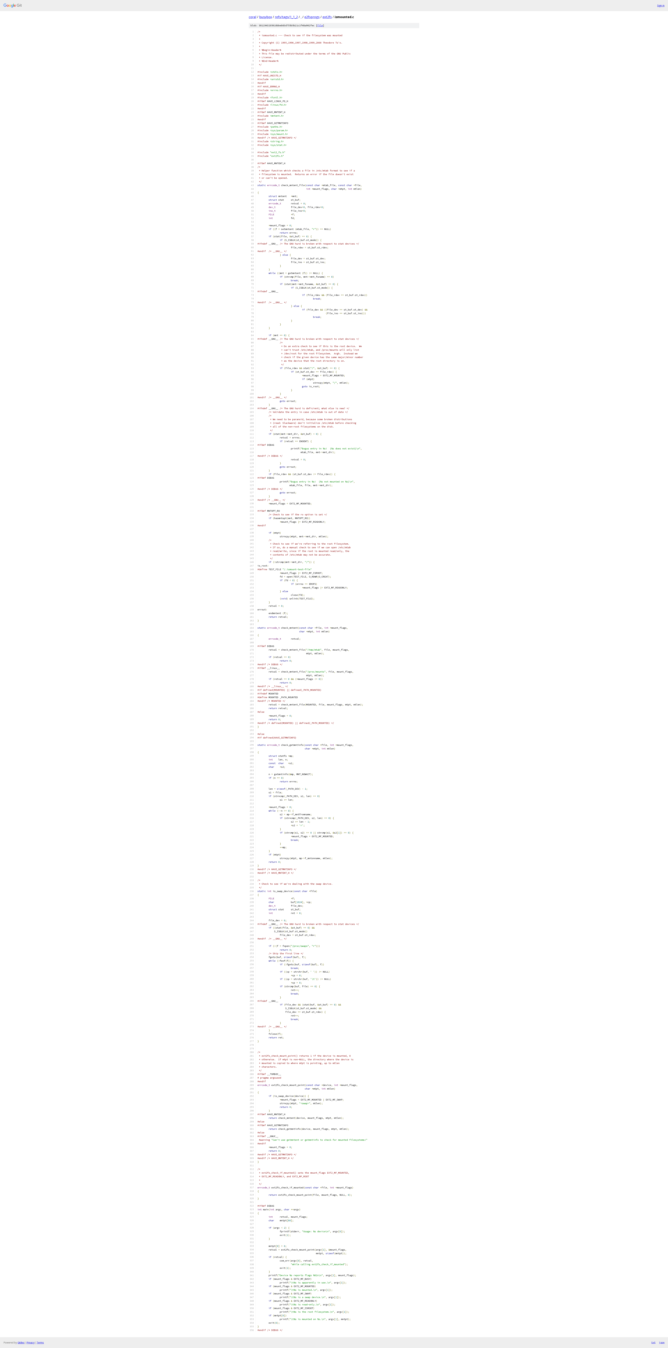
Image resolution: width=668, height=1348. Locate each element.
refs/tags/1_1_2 (286, 17)
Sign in (661, 5)
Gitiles (21, 1342)
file (320, 25)
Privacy (30, 1342)
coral (252, 17)
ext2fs (327, 17)
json (662, 1342)
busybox (265, 17)
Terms (40, 1342)
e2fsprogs (312, 17)
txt (653, 1342)
